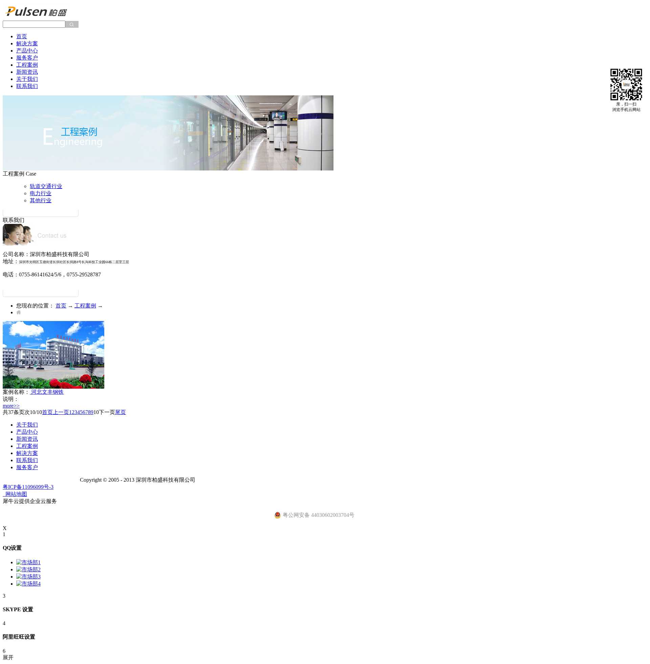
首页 (21, 36)
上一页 (61, 412)
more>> (11, 406)
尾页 (120, 412)
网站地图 (15, 494)
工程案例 (85, 305)
